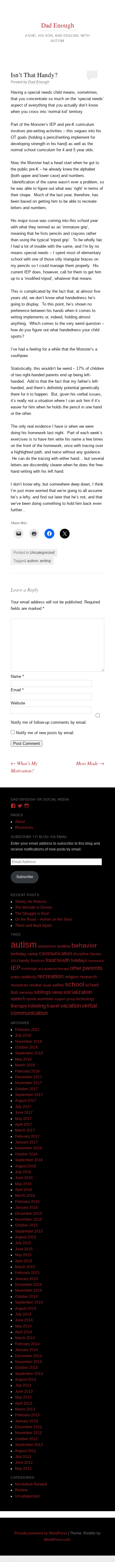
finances (38, 961)
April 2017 (23, 1124)
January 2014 (26, 1350)
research (88, 976)
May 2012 (23, 1468)
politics (16, 977)
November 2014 (28, 1290)
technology (85, 999)
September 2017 (29, 1095)
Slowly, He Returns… (32, 901)
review (35, 984)
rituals (47, 985)
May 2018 (23, 1059)
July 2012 (23, 1457)
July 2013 (23, 1385)
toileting (37, 1006)
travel (53, 1006)
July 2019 (23, 1035)
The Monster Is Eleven (33, 907)
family (24, 960)
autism (32, 561)
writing (45, 561)
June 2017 (24, 1112)
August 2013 (25, 1379)
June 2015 (24, 1249)
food (51, 960)
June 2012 (24, 1462)
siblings (42, 992)
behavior (84, 945)
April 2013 (23, 1403)
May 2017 (23, 1119)
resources (19, 985)
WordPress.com (57, 1540)
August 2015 (25, 1237)
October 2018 (26, 1047)
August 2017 (25, 1100)
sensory (26, 992)
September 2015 (29, 1231)
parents (92, 968)
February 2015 (27, 1273)
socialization (77, 992)
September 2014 (29, 1302)
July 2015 (23, 1243)
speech (18, 998)
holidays (79, 960)
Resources (24, 827)
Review (21, 1490)
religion (72, 976)
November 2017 (28, 1083)
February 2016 (27, 1202)
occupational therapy (53, 969)
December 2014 (28, 1284)
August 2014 (25, 1308)
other (76, 968)
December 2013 (28, 1356)
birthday (18, 954)
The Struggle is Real (32, 913)
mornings (29, 969)
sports (31, 999)
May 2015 (23, 1255)
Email (17, 690)
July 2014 (23, 1314)
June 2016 (24, 1178)
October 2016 (26, 1154)
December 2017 (28, 1077)
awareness (47, 946)
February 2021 (27, 1029)
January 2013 (26, 1421)
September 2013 (29, 1374)
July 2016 (23, 1172)
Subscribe (24, 877)
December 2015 (28, 1213)
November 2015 (28, 1219)
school (74, 984)
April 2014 (23, 1332)
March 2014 (25, 1338)
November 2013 (28, 1362)
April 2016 (23, 1190)
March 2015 (25, 1267)
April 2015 (23, 1261)
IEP (16, 967)
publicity (29, 976)
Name (17, 676)
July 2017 (23, 1107)
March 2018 (25, 1065)
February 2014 (27, 1344)
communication (55, 953)
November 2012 (28, 1433)
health (63, 960)
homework (96, 961)
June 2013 (24, 1391)
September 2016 (29, 1160)
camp (32, 953)
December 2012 (28, 1427)
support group (64, 999)
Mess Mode (90, 763)
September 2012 (29, 1445)
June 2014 (24, 1320)
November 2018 (28, 1041)
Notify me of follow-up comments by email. (49, 722)
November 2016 (28, 1148)
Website (18, 703)
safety (58, 985)
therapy (19, 1005)
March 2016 (25, 1195)
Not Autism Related (31, 1484)
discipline (81, 954)
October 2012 (26, 1439)
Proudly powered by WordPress (40, 1533)
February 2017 (27, 1136)
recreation (50, 976)
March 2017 (25, 1130)
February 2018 (27, 1071)
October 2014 (26, 1296)
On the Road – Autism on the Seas (43, 919)
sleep (57, 992)
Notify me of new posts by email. (45, 732)
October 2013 (26, 1367)
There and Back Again (33, 925)
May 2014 (23, 1326)
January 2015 (26, 1279)
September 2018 (29, 1053)
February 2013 (27, 1415)
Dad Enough (57, 25)
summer (45, 998)
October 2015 (26, 1225)
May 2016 (23, 1184)
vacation (70, 1005)
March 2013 (25, 1409)
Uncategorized (42, 552)
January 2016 (26, 1207)
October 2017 (26, 1089)
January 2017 (26, 1142)
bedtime (64, 946)
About (20, 822)
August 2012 (25, 1451)
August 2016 (25, 1166)
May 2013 (23, 1397)
